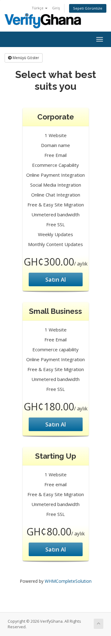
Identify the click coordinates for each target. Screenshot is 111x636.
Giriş (56, 8)
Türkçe (38, 8)
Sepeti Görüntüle (87, 8)
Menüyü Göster (25, 57)
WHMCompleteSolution (68, 581)
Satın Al (55, 279)
